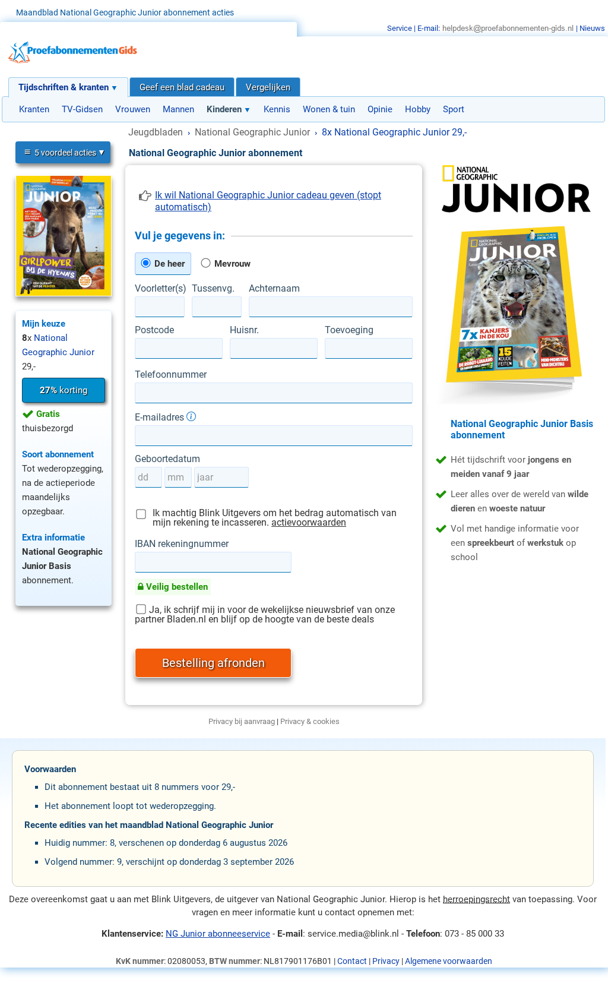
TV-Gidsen (82, 109)
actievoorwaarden (308, 522)
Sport (453, 109)
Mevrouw (231, 263)
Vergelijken (268, 87)
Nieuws (592, 28)
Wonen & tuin (329, 109)
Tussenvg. (213, 288)
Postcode (154, 330)
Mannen (178, 109)
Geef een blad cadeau (182, 87)
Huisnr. (244, 330)
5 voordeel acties (60, 152)
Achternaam (274, 288)
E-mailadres (160, 417)
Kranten (34, 109)
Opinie (380, 109)
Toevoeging (349, 330)
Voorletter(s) (160, 288)
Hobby (417, 109)
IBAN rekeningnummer (182, 544)
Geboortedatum (167, 459)
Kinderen (224, 109)
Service (399, 28)
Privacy (386, 961)
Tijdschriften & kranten (63, 87)
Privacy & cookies (310, 721)
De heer (168, 263)
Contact (352, 961)
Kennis (277, 109)
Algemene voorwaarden (448, 961)
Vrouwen (132, 109)
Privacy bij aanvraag (241, 721)
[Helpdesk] (508, 28)
